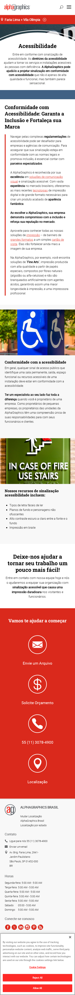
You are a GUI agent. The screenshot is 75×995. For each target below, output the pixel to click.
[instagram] (27, 927)
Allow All (37, 988)
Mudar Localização (31, 816)
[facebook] (8, 927)
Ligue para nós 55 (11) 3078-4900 (28, 841)
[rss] (41, 927)
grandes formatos (21, 240)
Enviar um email (18, 846)
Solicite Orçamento (37, 702)
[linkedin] (21, 927)
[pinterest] (34, 927)
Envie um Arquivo (37, 663)
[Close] (70, 937)
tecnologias (40, 190)
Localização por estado (33, 825)
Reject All (37, 977)
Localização (37, 781)
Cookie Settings (37, 967)
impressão (33, 235)
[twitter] (14, 927)
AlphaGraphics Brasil (32, 820)
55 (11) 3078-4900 (37, 742)
